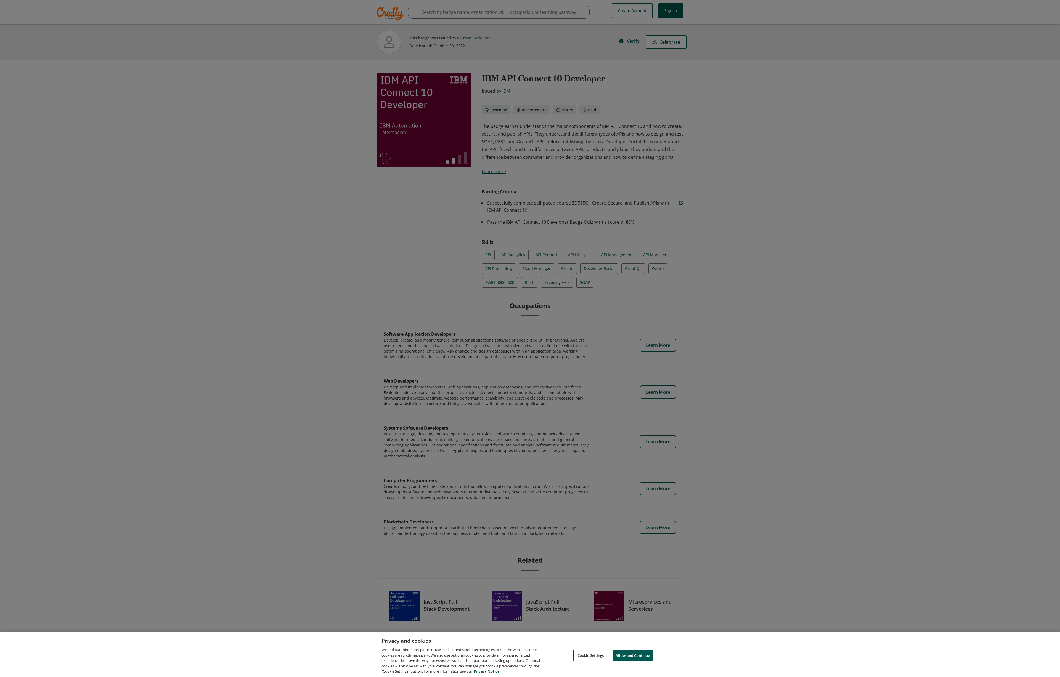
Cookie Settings (590, 655)
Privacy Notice (487, 671)
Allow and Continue (633, 655)
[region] (530, 654)
